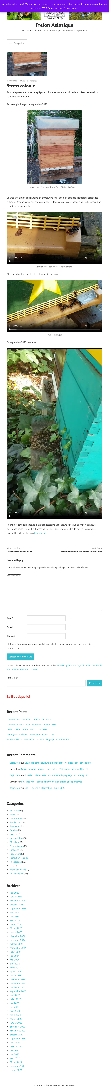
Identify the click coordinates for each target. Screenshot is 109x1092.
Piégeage (33, 80)
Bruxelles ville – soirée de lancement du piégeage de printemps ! (38, 739)
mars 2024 (15, 967)
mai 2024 (14, 959)
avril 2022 (15, 1058)
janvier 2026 (16, 896)
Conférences (16, 818)
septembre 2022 (18, 1038)
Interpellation (16, 838)
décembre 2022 (17, 1026)
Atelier (13, 814)
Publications (16, 862)
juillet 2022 (15, 1046)
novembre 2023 (18, 983)
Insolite (13, 834)
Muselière (24, 80)
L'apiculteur (15, 762)
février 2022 (16, 1062)
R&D (12, 865)
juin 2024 (14, 956)
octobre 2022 (16, 1034)
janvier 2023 (16, 1022)
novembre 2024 (18, 940)
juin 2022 (14, 1050)
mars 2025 (15, 924)
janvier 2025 (16, 932)
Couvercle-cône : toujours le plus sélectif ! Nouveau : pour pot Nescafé (58, 762)
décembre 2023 (17, 979)
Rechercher (12, 677)
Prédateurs (15, 854)
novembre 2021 (18, 1066)
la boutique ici (41, 533)
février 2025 (16, 928)
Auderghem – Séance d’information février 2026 (30, 734)
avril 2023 (15, 1011)
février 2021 (16, 1070)
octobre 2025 (16, 904)
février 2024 (16, 971)
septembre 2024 (18, 948)
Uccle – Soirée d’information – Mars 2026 (27, 729)
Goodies (14, 830)
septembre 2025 (18, 908)
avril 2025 (15, 920)
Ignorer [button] (75, 8)
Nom (10, 618)
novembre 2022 (18, 1030)
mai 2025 (14, 916)
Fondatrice (15, 822)
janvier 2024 (16, 975)
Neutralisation (17, 846)
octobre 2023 (16, 987)
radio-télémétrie (18, 869)
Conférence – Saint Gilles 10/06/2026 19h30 (29, 719)
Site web (11, 636)
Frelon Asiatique (54, 25)
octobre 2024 (16, 944)
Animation (15, 810)
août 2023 (15, 995)
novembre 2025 (18, 900)
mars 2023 (15, 1015)
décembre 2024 (17, 936)
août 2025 (15, 912)
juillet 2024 (15, 952)
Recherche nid (16, 873)
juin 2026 (14, 893)
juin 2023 (14, 1003)
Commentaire (14, 574)
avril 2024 (15, 963)
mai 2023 (14, 1007)
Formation (15, 826)
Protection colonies (19, 858)
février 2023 (16, 1019)
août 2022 (15, 1042)
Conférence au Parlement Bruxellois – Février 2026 (31, 724)
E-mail (11, 627)
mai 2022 (14, 1054)
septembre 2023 (18, 991)
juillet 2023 (15, 999)
